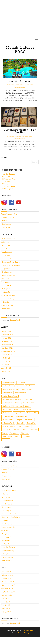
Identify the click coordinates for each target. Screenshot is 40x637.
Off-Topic (5, 279)
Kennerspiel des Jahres (10, 262)
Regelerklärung (8, 420)
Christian (12, 90)
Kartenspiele (19, 136)
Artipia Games (8, 386)
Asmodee (19, 386)
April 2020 (6, 368)
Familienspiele (20, 393)
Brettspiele (10, 84)
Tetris (5, 433)
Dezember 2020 (8, 341)
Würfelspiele (6, 184)
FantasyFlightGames (10, 396)
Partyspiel (5, 282)
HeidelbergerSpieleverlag (12, 399)
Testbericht (33, 430)
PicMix (4, 221)
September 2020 (8, 351)
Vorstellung (14, 433)
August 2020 (6, 355)
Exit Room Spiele (8, 186)
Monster (17, 409)
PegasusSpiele (19, 413)
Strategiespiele (7, 305)
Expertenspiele (7, 249)
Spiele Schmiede (24, 426)
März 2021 (6, 331)
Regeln (19, 420)
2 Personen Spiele (8, 179)
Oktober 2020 (7, 348)
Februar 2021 (7, 335)
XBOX (17, 436)
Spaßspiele (5, 292)
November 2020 (8, 345)
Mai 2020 (5, 365)
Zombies (6, 440)
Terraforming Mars (9, 214)
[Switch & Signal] (20, 68)
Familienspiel (19, 84)
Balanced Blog (23, 633)
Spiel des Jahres (8, 174)
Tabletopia (16, 430)
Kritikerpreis (6, 272)
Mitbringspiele (7, 189)
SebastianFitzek (8, 423)
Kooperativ (29, 84)
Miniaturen (7, 409)
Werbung (24, 433)
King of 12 (5, 227)
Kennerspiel (6, 259)
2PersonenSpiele (9, 382)
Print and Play (7, 285)
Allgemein (5, 242)
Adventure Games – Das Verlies (20, 131)
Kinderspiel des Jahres (10, 265)
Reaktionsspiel (21, 416)
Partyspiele (7, 413)
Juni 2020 (5, 361)
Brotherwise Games (10, 389)
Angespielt (22, 382)
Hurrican (28, 399)
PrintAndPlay (32, 413)
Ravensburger (8, 416)
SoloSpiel (20, 423)
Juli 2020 (5, 358)
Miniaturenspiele (8, 275)
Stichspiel (5, 302)
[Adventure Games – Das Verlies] (19, 116)
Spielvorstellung (19, 87)
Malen (27, 406)
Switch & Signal (20, 81)
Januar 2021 (6, 338)
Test (24, 430)
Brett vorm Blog (20, 14)
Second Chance (7, 217)
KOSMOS (6, 406)
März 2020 (6, 371)
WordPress (28, 630)
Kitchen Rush (15, 320)
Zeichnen (26, 436)
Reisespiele (5, 289)
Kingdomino (6, 224)
